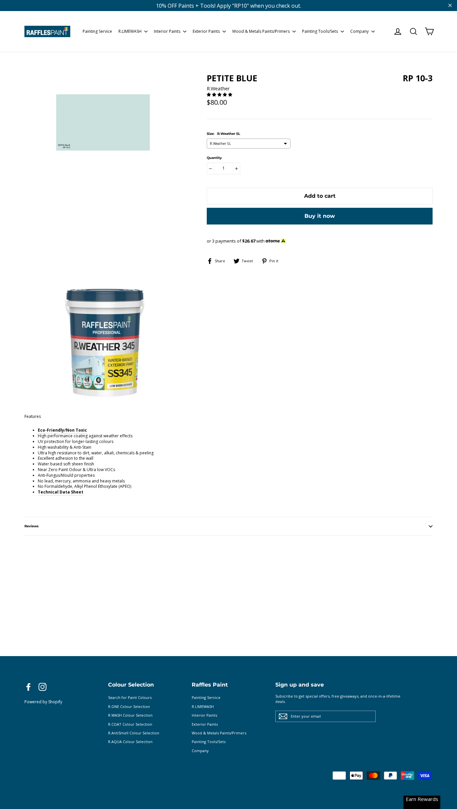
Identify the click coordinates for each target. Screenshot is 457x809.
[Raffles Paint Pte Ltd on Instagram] (42, 687)
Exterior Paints (207, 31)
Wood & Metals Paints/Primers (261, 31)
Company (360, 31)
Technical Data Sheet (60, 492)
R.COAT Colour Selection (130, 724)
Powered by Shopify (43, 702)
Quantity (214, 158)
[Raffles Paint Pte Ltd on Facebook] (28, 687)
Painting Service (97, 31)
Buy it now (319, 216)
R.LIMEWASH (130, 31)
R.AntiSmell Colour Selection (133, 732)
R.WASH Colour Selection (130, 715)
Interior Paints (167, 31)
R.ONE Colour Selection (129, 706)
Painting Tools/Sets (320, 31)
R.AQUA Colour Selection (130, 741)
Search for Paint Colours (130, 697)
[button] (220, 94)
